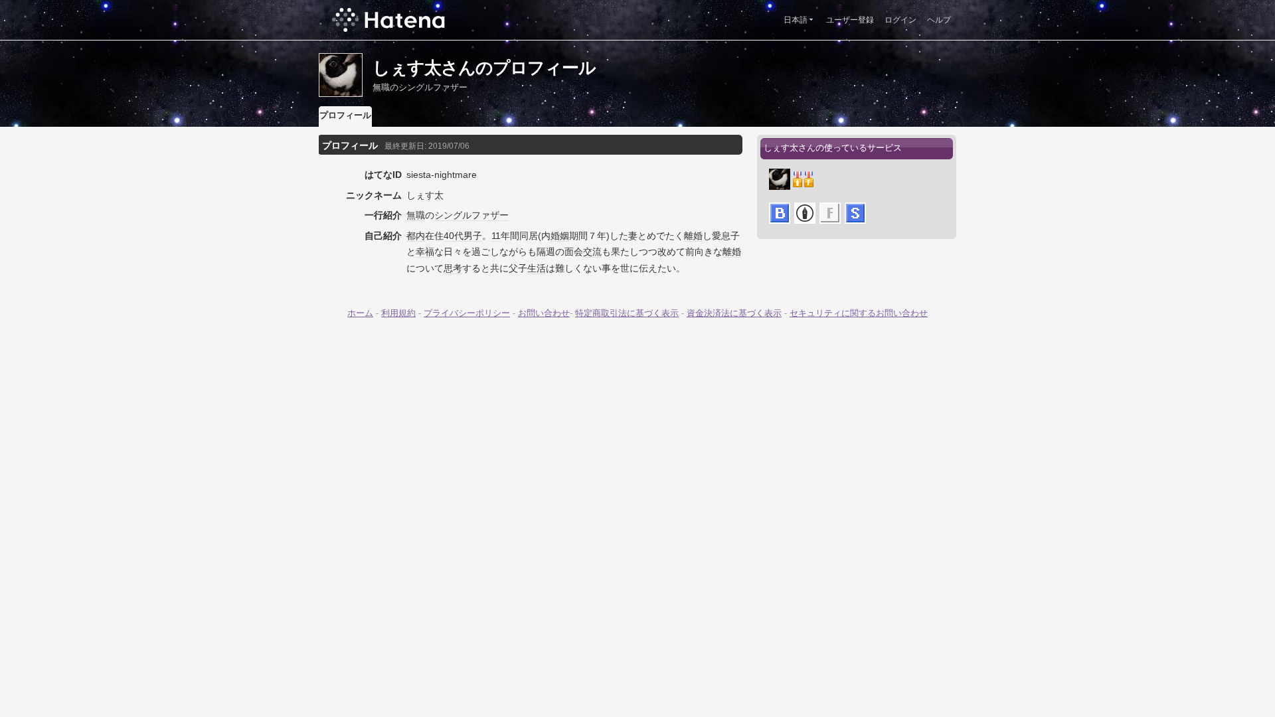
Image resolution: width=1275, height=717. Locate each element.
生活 (536, 268)
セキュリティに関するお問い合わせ (859, 313)
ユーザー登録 (850, 20)
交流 (592, 251)
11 (496, 235)
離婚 (693, 235)
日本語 (796, 20)
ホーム (360, 313)
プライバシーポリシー (467, 313)
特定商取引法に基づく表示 (627, 313)
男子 (473, 235)
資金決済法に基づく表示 (734, 313)
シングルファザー (471, 215)
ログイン (900, 20)
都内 (415, 235)
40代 (454, 235)
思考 (453, 268)
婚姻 (560, 235)
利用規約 (398, 313)
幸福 (425, 251)
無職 (415, 215)
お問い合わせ (544, 313)
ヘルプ (939, 20)
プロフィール (345, 115)
